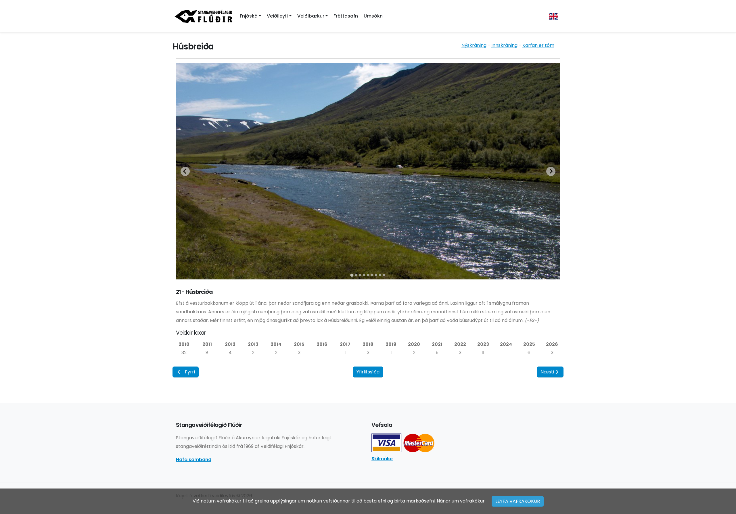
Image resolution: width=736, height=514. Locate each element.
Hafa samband (193, 459)
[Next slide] (550, 171)
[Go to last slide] (185, 171)
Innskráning (504, 45)
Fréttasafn (346, 16)
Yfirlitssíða (367, 372)
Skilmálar (382, 458)
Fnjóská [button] (249, 16)
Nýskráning (473, 45)
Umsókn (373, 16)
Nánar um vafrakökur (461, 501)
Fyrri (190, 372)
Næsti (547, 372)
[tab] (351, 275)
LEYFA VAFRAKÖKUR (517, 501)
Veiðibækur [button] (310, 16)
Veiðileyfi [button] (277, 16)
